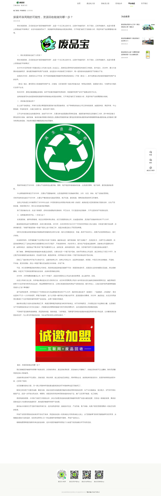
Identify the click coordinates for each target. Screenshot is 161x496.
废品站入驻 (91, 3)
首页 (78, 3)
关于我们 (144, 3)
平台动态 (131, 3)
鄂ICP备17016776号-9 (93, 492)
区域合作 (119, 3)
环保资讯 (23, 10)
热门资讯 (16, 10)
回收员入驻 (105, 3)
